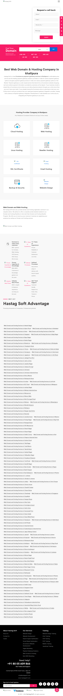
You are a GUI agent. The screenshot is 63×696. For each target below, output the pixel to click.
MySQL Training (47, 643)
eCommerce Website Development (28, 645)
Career (5, 638)
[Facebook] (40, 684)
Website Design (27, 633)
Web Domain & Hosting (29, 653)
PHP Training (46, 641)
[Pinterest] (56, 684)
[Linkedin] (52, 684)
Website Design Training (49, 633)
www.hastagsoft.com (24, 678)
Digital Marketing (27, 648)
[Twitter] (44, 684)
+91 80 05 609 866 (18, 664)
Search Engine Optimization (30, 638)
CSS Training (46, 638)
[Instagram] (48, 684)
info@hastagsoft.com (24, 675)
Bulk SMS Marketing (28, 656)
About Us (5, 633)
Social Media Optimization (30, 641)
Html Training (46, 636)
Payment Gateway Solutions (30, 651)
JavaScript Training (48, 646)
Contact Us (6, 636)
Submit (46, 37)
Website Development (29, 636)
